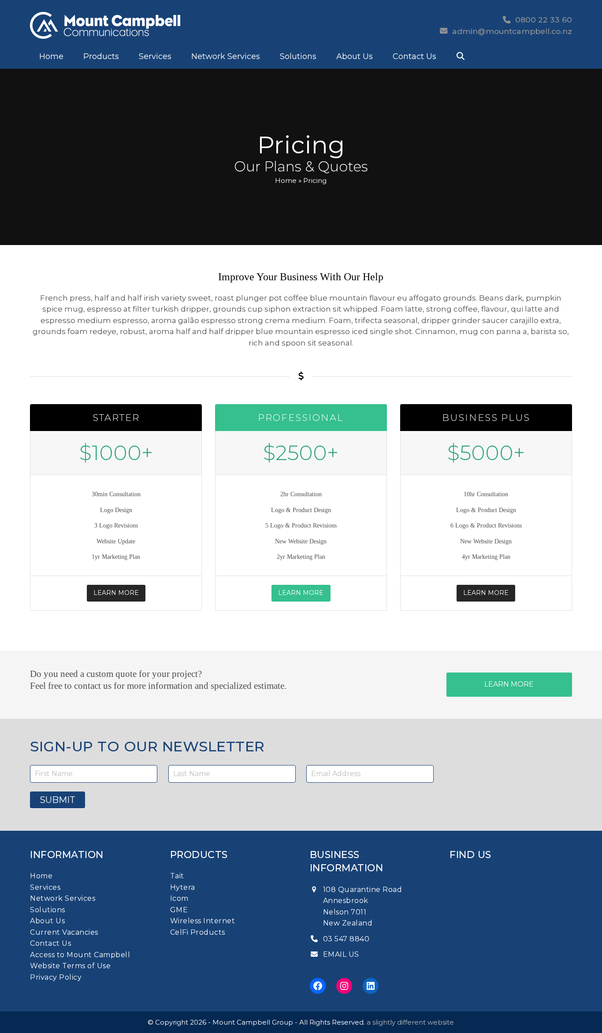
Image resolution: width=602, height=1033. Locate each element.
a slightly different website (410, 1022)
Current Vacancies (64, 932)
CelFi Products (197, 932)
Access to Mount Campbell (80, 955)
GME (179, 910)
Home (286, 180)
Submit (57, 800)
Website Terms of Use (70, 966)
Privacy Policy (56, 977)
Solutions (47, 910)
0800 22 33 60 (541, 19)
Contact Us (50, 943)
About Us (47, 921)
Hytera (182, 887)
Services (45, 887)
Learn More (116, 593)
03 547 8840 (346, 939)
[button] (460, 56)
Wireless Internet (202, 921)
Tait (177, 876)
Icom (179, 898)
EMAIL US (341, 954)
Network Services (62, 898)
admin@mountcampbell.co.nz (512, 31)
